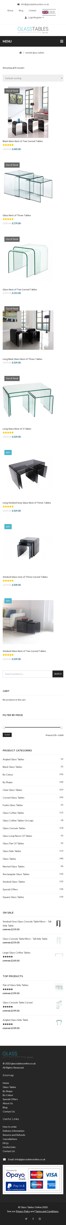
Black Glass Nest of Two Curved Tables (23, 141)
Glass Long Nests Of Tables (17, 835)
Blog (21, 10)
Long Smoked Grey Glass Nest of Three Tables (27, 502)
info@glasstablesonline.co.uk (35, 4)
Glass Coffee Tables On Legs (18, 820)
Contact (32, 10)
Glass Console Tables (14, 828)
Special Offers (10, 889)
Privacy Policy (23, 1211)
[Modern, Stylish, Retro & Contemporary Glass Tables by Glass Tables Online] (33, 30)
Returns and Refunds (14, 1134)
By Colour (8, 774)
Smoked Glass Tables (14, 881)
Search (58, 673)
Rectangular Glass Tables (16, 874)
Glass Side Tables (12, 851)
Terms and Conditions (46, 1211)
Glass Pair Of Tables (13, 843)
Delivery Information (13, 1130)
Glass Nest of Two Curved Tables (20, 289)
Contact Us (9, 1111)
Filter (7, 735)
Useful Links (9, 1147)
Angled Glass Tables (13, 759)
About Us (8, 1103)
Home (6, 1082)
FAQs (6, 1143)
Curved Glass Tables (13, 797)
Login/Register (35, 17)
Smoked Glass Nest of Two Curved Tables (24, 651)
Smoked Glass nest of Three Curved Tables (25, 576)
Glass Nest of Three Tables (17, 215)
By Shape (8, 782)
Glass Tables (9, 858)
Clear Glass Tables (12, 789)
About (10, 10)
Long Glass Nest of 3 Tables (17, 428)
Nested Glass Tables (14, 866)
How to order (10, 1126)
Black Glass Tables (12, 766)
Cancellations (10, 1139)
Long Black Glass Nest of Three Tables (22, 359)
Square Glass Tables (13, 897)
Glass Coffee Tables (13, 812)
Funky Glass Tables (13, 805)
